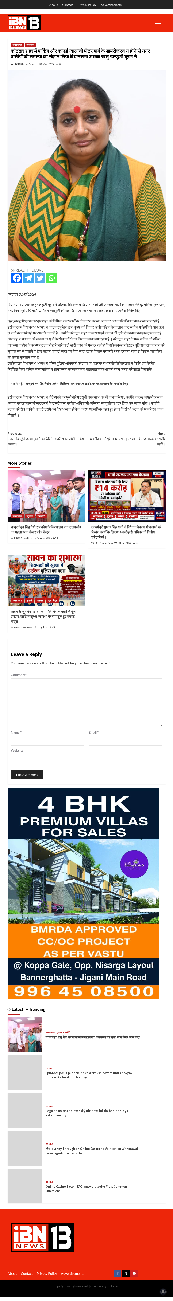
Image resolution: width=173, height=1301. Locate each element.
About (53, 5)
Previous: (46, 439)
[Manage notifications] (163, 1291)
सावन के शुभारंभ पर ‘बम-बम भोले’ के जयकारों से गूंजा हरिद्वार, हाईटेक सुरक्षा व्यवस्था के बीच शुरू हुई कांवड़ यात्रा (43, 616)
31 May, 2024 (46, 64)
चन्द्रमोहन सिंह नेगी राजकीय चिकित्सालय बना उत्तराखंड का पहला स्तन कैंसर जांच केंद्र (93, 1037)
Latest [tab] (17, 1009)
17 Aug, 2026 (44, 537)
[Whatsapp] (51, 278)
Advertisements (111, 5)
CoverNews (96, 1286)
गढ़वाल (30, 516)
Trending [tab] (36, 1009)
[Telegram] (28, 278)
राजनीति (30, 44)
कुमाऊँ (110, 516)
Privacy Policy (86, 5)
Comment (19, 675)
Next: (128, 439)
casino (49, 1068)
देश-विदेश (52, 600)
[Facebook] (16, 278)
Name (16, 732)
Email (94, 732)
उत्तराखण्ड (17, 44)
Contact (67, 5)
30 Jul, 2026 (124, 543)
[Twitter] (40, 278)
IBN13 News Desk (24, 64)
